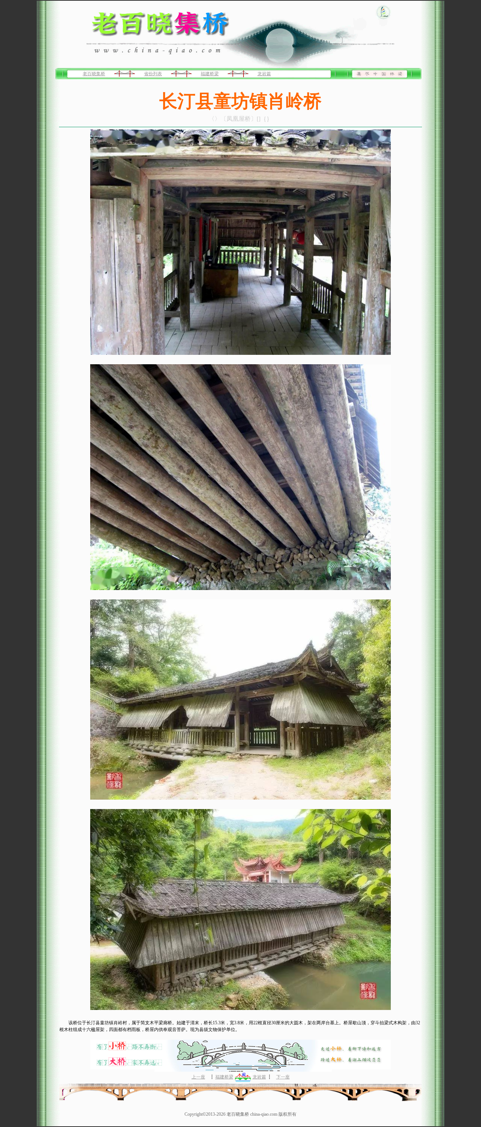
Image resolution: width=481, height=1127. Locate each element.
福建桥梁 (210, 73)
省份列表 (153, 73)
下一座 (283, 1077)
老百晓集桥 (94, 73)
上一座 (198, 1077)
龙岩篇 (264, 73)
